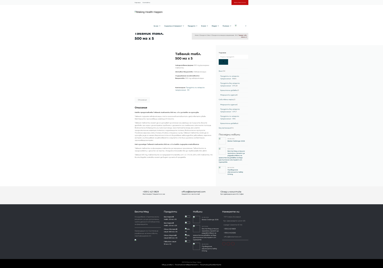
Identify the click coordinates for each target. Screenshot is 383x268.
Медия (214, 26)
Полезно (226, 26)
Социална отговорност (173, 26)
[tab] (142, 100)
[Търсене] (223, 62)
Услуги (203, 26)
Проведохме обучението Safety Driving (235, 172)
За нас (156, 26)
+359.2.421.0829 (229, 229)
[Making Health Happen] (149, 12)
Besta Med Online (240, 2)
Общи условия (167, 265)
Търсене (222, 53)
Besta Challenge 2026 (236, 141)
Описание (142, 100)
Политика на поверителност (186, 265)
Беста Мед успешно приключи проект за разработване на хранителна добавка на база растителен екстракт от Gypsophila (232, 156)
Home (196, 35)
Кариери (138, 2)
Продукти (191, 26)
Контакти (146, 2)
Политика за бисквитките (210, 265)
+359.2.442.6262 (229, 233)
